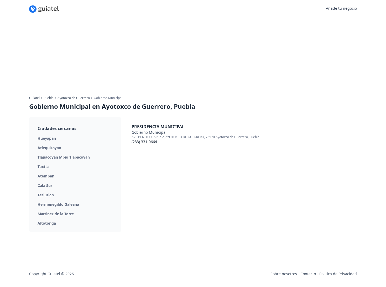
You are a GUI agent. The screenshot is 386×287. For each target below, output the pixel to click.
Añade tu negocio (341, 8)
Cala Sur (45, 185)
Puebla (49, 98)
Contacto (308, 273)
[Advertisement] (186, 58)
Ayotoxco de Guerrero (74, 98)
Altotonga (47, 223)
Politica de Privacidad (338, 273)
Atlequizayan (49, 147)
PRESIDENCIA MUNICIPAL (158, 126)
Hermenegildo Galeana (58, 204)
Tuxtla (43, 166)
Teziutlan (46, 194)
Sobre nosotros (283, 273)
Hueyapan (47, 138)
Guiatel (34, 98)
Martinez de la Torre (56, 213)
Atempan (46, 176)
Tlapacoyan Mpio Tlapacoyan (64, 157)
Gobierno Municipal (149, 132)
